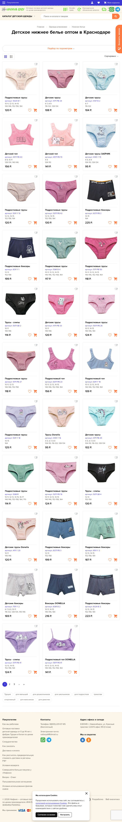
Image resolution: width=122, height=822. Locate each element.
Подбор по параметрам (60, 48)
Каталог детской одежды (17, 16)
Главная (40, 27)
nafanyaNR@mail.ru (49, 734)
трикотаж (98, 694)
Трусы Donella (52, 434)
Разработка (97, 799)
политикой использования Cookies (51, 803)
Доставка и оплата (11, 750)
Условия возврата (10, 765)
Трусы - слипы (12, 322)
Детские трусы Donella (17, 547)
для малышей (22, 694)
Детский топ (11, 153)
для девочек (44, 699)
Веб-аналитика (113, 799)
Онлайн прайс (72, 9)
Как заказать (8, 746)
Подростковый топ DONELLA (60, 659)
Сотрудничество (9, 741)
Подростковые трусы (16, 97)
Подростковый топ (55, 378)
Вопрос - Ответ (9, 777)
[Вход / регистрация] (92, 2)
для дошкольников (41, 694)
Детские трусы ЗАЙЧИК (97, 153)
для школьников (62, 694)
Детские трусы (53, 97)
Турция (7, 694)
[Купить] (35, 110)
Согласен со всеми (46, 814)
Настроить (65, 814)
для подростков (82, 694)
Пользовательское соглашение (17, 781)
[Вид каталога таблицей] (11, 56)
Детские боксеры (14, 603)
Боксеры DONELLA (55, 603)
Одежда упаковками (58, 27)
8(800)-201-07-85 (58, 724)
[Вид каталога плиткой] (5, 56)
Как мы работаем (10, 724)
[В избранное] (29, 110)
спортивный (9, 699)
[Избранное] (99, 2)
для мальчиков (27, 699)
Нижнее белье (78, 27)
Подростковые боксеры (97, 210)
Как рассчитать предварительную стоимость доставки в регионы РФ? (18, 758)
